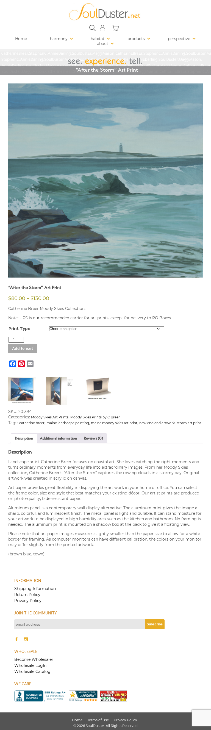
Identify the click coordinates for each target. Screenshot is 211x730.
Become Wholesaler (33, 659)
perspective (179, 38)
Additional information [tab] (58, 438)
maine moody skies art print (114, 423)
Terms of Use (98, 720)
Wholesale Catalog (32, 671)
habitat (97, 38)
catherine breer (32, 423)
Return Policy (27, 594)
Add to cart (22, 348)
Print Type (19, 328)
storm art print (189, 423)
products (136, 38)
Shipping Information (35, 588)
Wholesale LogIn (30, 665)
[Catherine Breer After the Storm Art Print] (105, 180)
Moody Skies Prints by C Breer (95, 417)
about (102, 43)
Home (21, 38)
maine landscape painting (67, 423)
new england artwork (157, 423)
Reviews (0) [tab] (93, 438)
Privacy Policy (27, 600)
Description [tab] (24, 438)
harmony (59, 38)
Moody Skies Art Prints (49, 417)
